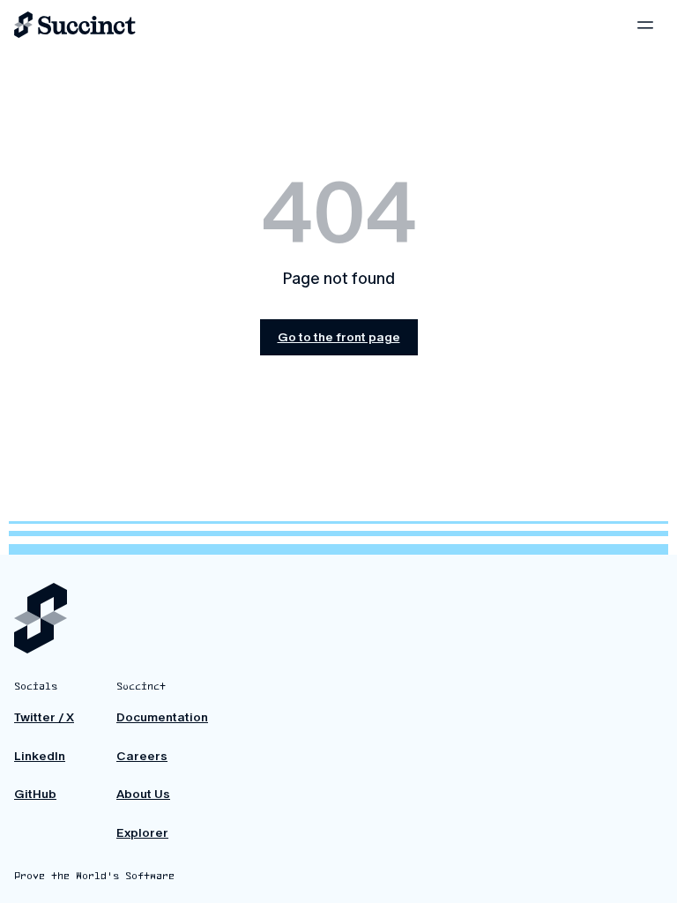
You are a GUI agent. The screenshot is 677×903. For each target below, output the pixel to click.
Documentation (162, 717)
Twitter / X (44, 717)
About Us (143, 794)
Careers (141, 756)
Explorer (142, 832)
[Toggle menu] (645, 24)
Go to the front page (339, 337)
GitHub (35, 794)
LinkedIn (39, 756)
